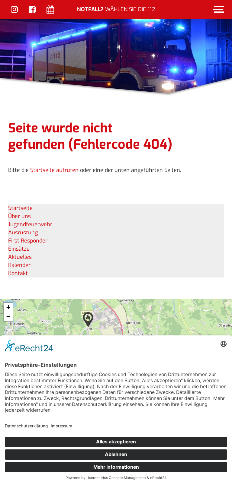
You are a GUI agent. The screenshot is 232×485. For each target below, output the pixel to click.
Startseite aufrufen (54, 170)
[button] (88, 319)
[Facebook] (32, 10)
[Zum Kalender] (50, 10)
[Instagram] (14, 10)
